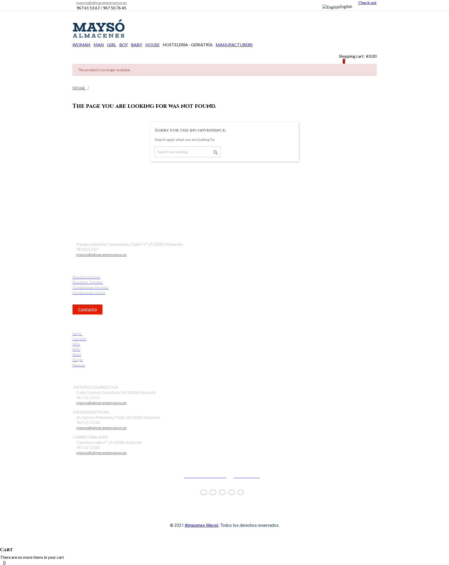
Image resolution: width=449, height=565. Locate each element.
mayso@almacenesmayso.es (101, 2)
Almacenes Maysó (202, 525)
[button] (358, 40)
